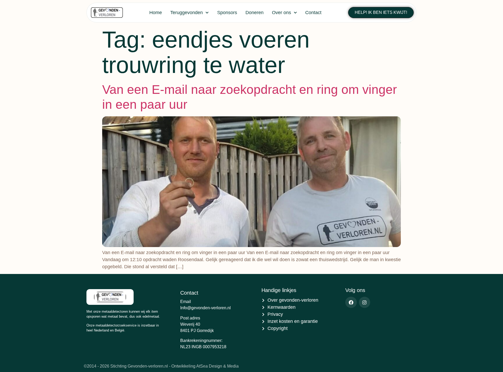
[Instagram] (364, 302)
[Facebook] (351, 302)
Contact (313, 12)
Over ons (281, 12)
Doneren (254, 12)
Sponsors (227, 12)
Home (155, 12)
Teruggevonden (186, 12)
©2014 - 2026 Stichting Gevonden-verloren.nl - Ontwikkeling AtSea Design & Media (161, 366)
